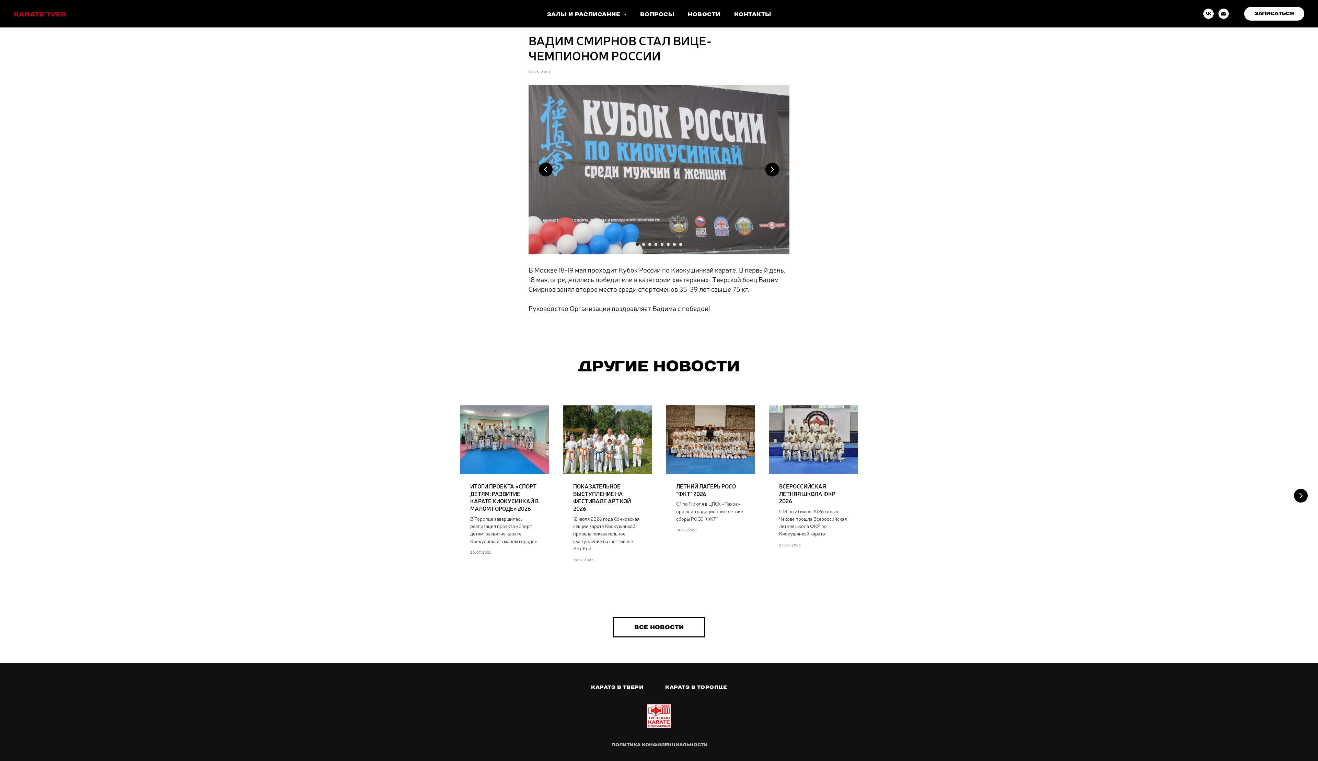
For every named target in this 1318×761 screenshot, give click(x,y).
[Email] (1223, 14)
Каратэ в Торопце (696, 687)
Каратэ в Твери (617, 687)
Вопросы (657, 14)
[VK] (1208, 14)
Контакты (752, 14)
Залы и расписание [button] (584, 14)
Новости (704, 14)
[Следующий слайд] (1301, 496)
